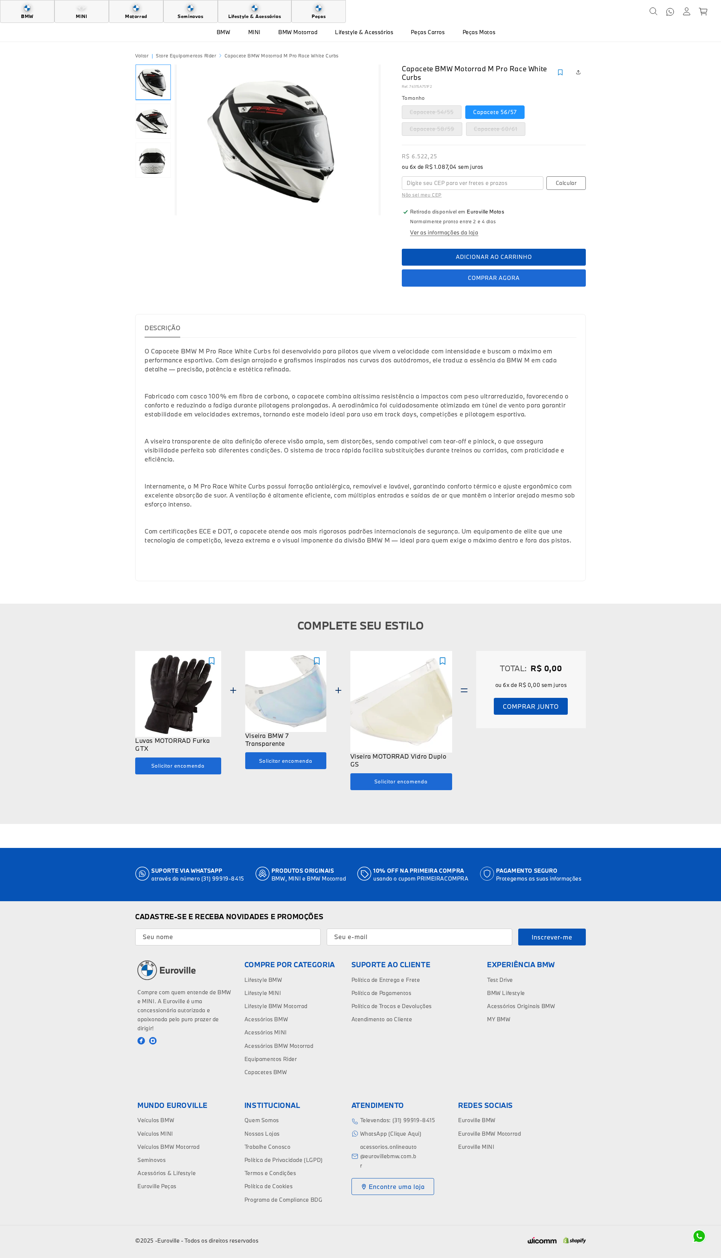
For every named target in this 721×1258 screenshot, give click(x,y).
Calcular (566, 182)
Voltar (142, 56)
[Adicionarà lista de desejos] (560, 72)
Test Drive (500, 979)
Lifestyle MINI (262, 992)
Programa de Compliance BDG (283, 1199)
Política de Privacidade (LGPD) (283, 1159)
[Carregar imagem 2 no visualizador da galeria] (153, 121)
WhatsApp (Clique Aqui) (391, 1133)
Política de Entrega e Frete (385, 979)
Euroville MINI (476, 1146)
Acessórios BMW (266, 1019)
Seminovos (151, 1159)
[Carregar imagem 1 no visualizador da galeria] (153, 82)
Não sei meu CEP (422, 195)
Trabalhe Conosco (267, 1146)
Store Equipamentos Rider (186, 56)
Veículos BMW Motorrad (168, 1146)
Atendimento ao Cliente (381, 1019)
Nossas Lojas (262, 1133)
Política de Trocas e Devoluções (391, 1006)
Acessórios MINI (265, 1032)
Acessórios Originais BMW (521, 1006)
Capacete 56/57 (495, 112)
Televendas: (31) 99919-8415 (397, 1120)
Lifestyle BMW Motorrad (276, 1006)
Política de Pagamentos (381, 992)
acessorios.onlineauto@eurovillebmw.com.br (388, 1156)
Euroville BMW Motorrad (489, 1133)
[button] (653, 11)
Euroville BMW (477, 1120)
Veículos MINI (155, 1133)
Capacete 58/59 (436, 130)
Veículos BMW (155, 1120)
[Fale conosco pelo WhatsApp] (699, 1236)
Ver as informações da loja (444, 232)
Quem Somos (261, 1120)
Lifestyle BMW (263, 979)
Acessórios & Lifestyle (166, 1173)
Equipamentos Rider (270, 1059)
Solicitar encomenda (178, 765)
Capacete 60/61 (499, 130)
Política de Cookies (268, 1186)
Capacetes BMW (265, 1072)
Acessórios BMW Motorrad (279, 1045)
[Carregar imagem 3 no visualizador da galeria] (153, 160)
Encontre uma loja (397, 1186)
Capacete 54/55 (436, 113)
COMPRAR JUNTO (531, 706)
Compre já (494, 278)
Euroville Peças (156, 1186)
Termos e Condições (270, 1173)
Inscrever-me (552, 937)
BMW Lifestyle (506, 992)
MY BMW (499, 1019)
